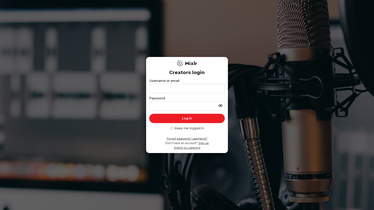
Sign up (203, 143)
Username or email (164, 81)
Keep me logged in (189, 128)
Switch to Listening (187, 148)
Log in (187, 118)
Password (157, 98)
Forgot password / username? (187, 138)
